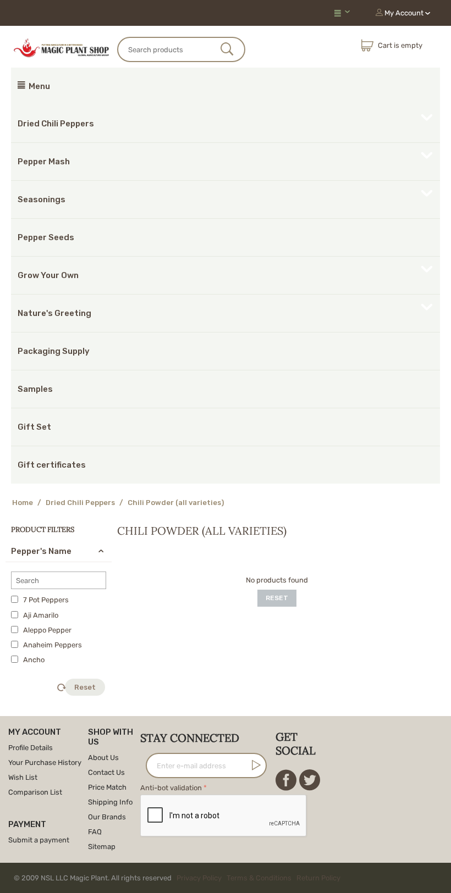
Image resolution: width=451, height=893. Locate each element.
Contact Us (106, 772)
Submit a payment (38, 840)
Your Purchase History (44, 762)
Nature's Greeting (54, 313)
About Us (103, 757)
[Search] (227, 50)
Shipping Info (110, 802)
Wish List (22, 777)
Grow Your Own (48, 275)
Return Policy (318, 878)
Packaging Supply (54, 351)
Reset (85, 687)
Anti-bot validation (171, 788)
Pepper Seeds (46, 237)
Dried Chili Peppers (56, 124)
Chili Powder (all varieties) (176, 502)
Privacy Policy (199, 878)
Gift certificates (52, 465)
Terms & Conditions (259, 878)
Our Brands (107, 817)
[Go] (254, 765)
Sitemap (102, 846)
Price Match (107, 787)
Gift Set (34, 427)
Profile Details (30, 748)
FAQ (95, 832)
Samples (35, 389)
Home (22, 502)
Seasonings (41, 199)
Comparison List (35, 792)
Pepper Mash (44, 162)
